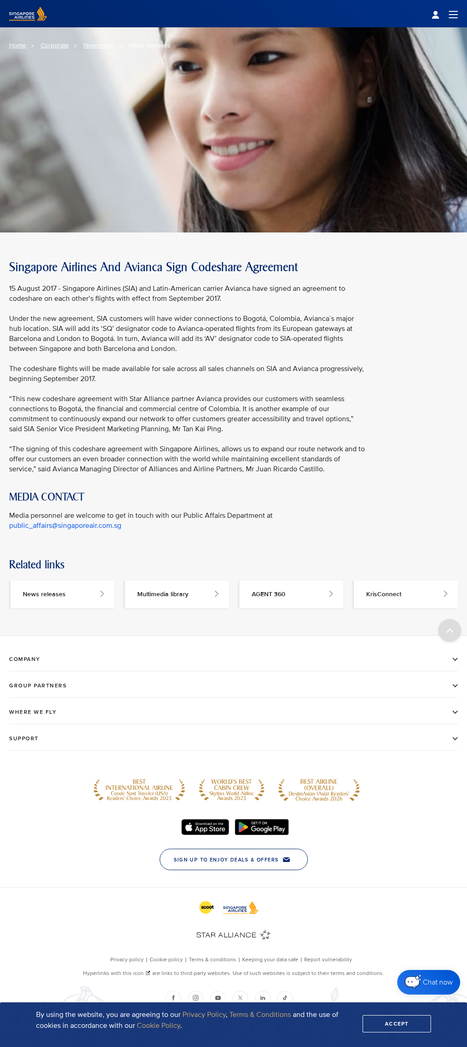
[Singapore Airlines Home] (28, 25)
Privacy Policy (204, 1014)
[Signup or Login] (444, 14)
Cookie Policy (158, 1025)
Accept (397, 1023)
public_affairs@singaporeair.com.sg (65, 525)
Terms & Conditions (260, 1014)
